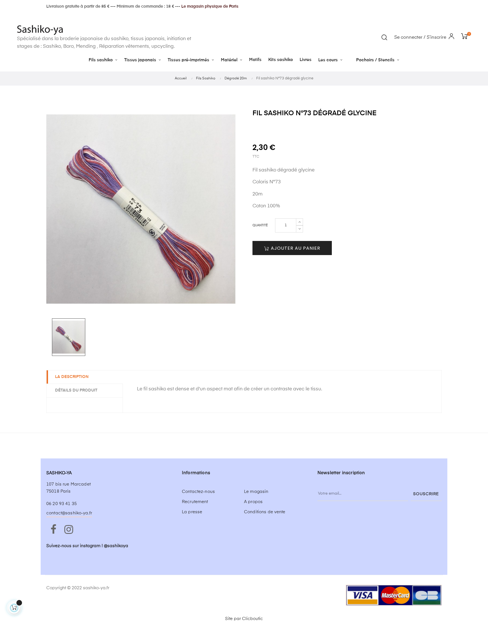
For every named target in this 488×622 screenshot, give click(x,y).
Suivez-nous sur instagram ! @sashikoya (87, 546)
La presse (192, 512)
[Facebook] (53, 530)
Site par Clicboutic (244, 619)
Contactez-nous (198, 492)
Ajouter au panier (294, 248)
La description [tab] (72, 377)
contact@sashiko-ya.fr (69, 513)
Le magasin (256, 492)
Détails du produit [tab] (76, 390)
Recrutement (195, 502)
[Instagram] (68, 530)
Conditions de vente (265, 512)
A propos (253, 502)
